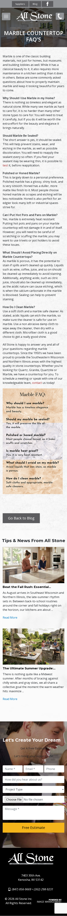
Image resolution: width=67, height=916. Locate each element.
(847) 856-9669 (59, 19)
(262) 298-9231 (43, 889)
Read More (10, 617)
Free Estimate (33, 827)
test (5, 165)
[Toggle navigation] (6, 16)
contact (37, 383)
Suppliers (20, 3)
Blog (35, 3)
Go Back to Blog (21, 518)
